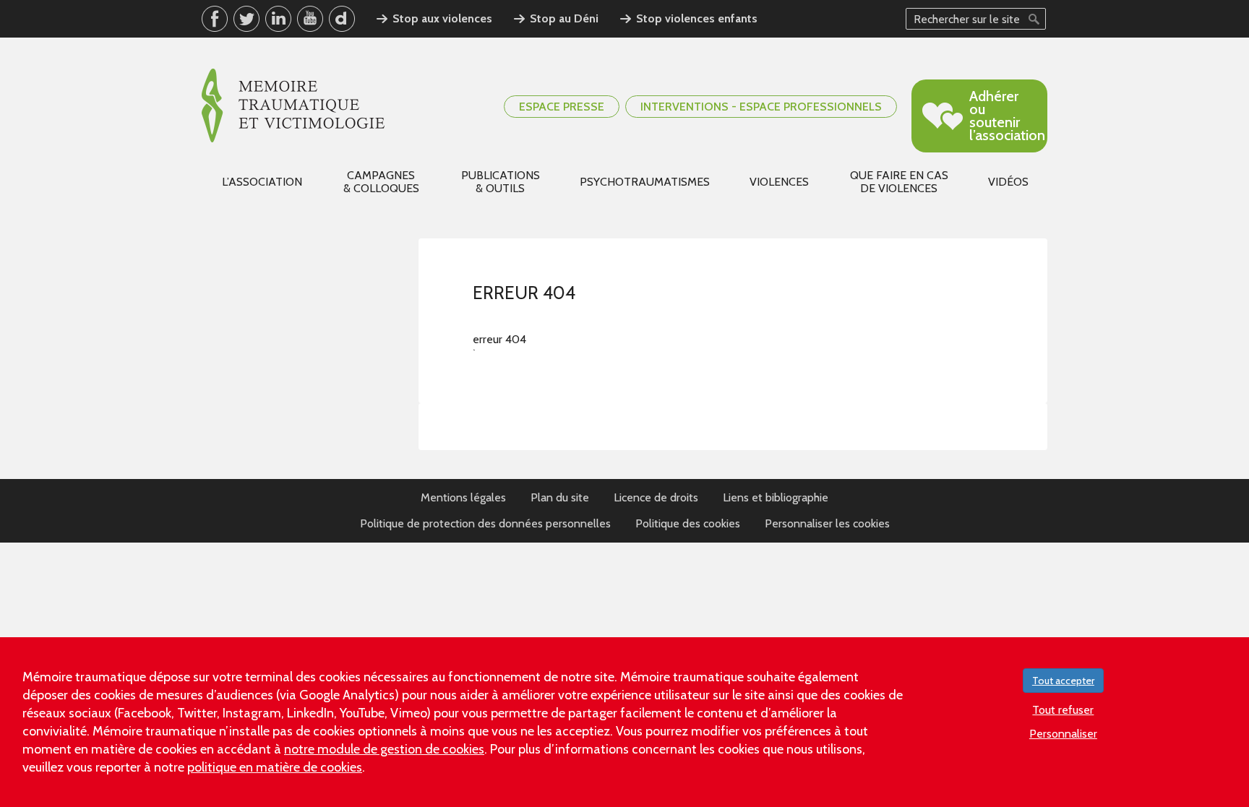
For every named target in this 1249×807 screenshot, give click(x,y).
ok (1033, 19)
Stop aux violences (442, 18)
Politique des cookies (687, 523)
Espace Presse (561, 106)
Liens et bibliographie (775, 497)
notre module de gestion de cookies (384, 749)
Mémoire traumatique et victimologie (293, 105)
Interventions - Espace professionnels (761, 106)
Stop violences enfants (696, 18)
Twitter (246, 19)
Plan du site (560, 497)
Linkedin (278, 19)
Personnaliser (1063, 734)
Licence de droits (656, 497)
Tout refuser (1063, 710)
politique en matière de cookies (274, 767)
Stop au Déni (564, 18)
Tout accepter (1063, 680)
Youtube (310, 19)
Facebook (215, 19)
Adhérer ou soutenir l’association (1007, 115)
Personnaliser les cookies (827, 523)
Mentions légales (463, 497)
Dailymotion (342, 19)
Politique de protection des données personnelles (485, 523)
